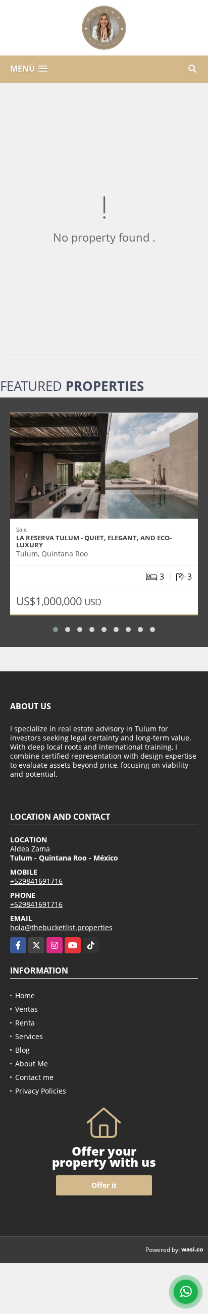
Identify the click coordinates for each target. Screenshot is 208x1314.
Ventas (26, 1009)
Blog (22, 1050)
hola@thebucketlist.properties (61, 927)
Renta (25, 1022)
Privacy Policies (40, 1091)
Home (25, 995)
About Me (31, 1063)
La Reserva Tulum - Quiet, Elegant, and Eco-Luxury (94, 541)
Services (29, 1036)
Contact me (34, 1077)
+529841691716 (36, 881)
